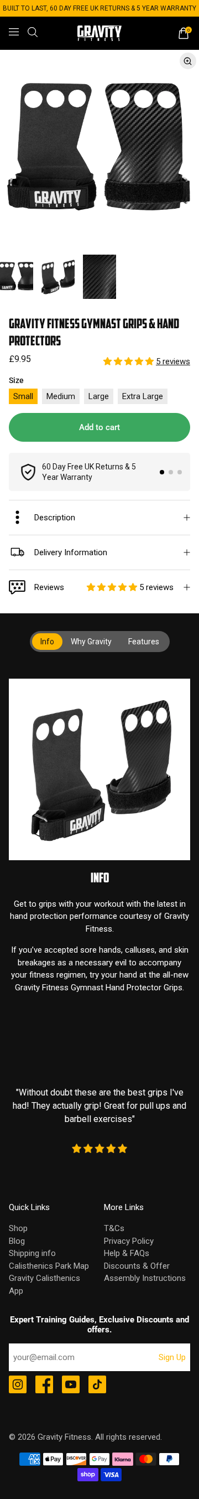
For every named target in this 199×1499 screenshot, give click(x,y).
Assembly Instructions (145, 1278)
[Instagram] (18, 1385)
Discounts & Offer (137, 1266)
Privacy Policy (129, 1241)
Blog (17, 1241)
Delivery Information (70, 552)
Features (143, 641)
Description (54, 518)
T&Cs (114, 1228)
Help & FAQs (126, 1253)
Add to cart (99, 427)
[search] (33, 32)
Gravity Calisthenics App (44, 1284)
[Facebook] (44, 1385)
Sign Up (172, 1357)
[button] (129, 361)
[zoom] (99, 149)
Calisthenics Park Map (49, 1266)
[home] (99, 33)
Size (16, 380)
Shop (18, 1228)
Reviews (104, 587)
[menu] (14, 32)
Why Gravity (91, 641)
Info (47, 641)
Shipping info (32, 1253)
